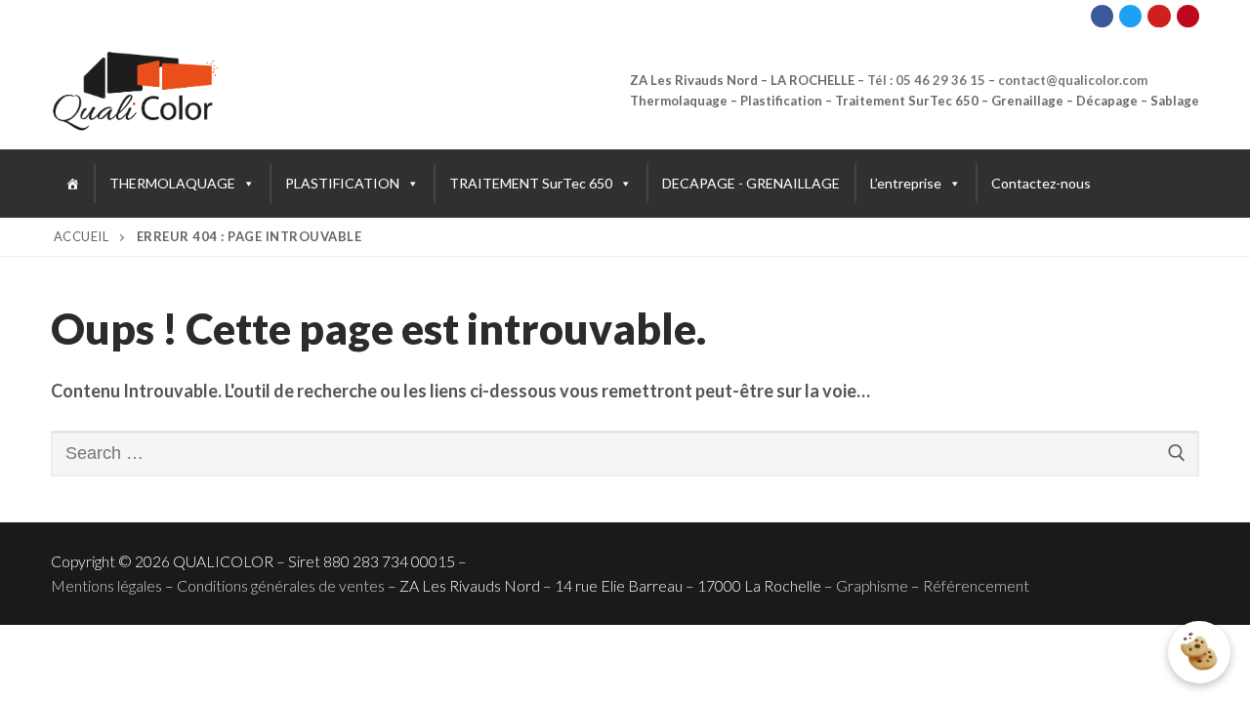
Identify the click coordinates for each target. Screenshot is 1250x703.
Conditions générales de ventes (281, 585)
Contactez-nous (1041, 183)
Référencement (976, 585)
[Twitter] (1130, 16)
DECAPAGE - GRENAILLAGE (751, 183)
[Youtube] (1158, 16)
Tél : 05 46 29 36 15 (926, 80)
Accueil (81, 236)
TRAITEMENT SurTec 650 (530, 183)
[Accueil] (72, 183)
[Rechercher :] (625, 453)
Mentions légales (106, 585)
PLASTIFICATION (342, 183)
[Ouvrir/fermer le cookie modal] (1199, 652)
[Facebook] (1102, 16)
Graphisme (872, 585)
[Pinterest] (1188, 16)
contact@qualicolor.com (1072, 80)
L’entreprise (905, 183)
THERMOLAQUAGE (172, 183)
